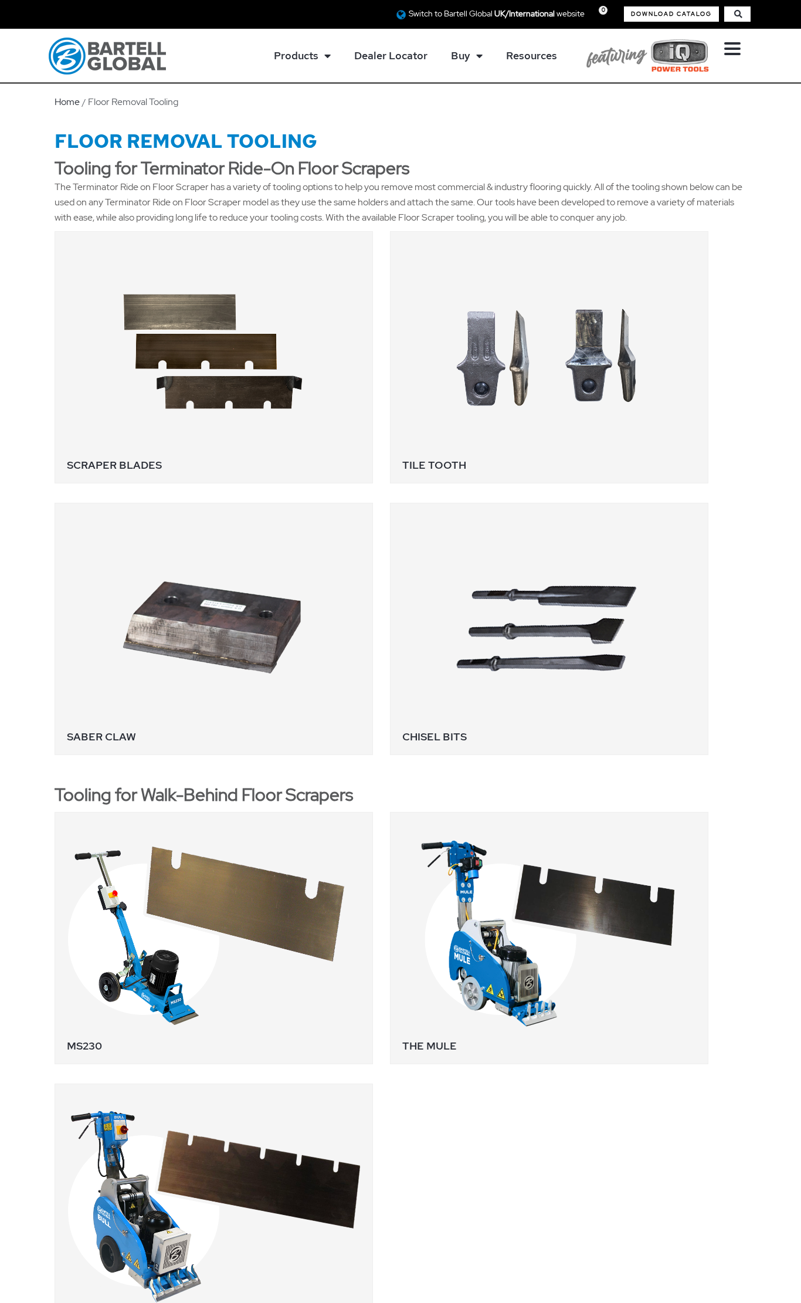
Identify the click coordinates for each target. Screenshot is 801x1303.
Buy (460, 55)
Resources (531, 55)
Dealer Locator (390, 55)
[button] (671, 14)
